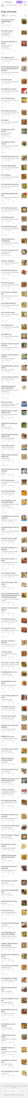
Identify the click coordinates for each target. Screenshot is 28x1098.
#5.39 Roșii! (5, 120)
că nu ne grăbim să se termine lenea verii (9, 654)
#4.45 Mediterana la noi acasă (8, 682)
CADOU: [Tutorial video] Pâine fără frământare (8, 856)
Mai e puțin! (4, 903)
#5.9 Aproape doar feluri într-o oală (10, 528)
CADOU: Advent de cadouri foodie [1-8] (9, 455)
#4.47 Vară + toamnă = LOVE (10, 662)
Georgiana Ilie (8, 25)
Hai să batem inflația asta (7, 369)
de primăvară (4, 925)
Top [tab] (7, 15)
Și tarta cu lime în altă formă (8, 540)
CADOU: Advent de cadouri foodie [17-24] (9, 411)
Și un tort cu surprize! (6, 827)
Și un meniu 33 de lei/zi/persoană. (10, 59)
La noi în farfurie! (5, 771)
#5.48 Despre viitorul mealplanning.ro (7, 20)
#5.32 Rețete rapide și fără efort (9, 194)
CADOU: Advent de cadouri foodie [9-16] (9, 435)
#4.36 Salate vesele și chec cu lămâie (9, 815)
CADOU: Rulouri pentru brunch (8, 1036)
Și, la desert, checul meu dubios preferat (9, 1052)
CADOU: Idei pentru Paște (9, 901)
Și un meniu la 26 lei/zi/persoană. (9, 347)
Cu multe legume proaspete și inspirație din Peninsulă (9, 792)
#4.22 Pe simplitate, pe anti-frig (10, 999)
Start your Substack (10, 1091)
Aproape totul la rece (6, 751)
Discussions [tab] (12, 15)
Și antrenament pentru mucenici (9, 980)
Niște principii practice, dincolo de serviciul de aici (10, 390)
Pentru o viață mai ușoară (7, 358)
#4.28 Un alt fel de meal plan (10, 923)
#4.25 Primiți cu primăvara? (10, 965)
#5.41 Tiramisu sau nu (8, 98)
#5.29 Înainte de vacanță (9, 226)
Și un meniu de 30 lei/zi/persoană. (10, 81)
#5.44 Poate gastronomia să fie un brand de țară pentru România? (10, 68)
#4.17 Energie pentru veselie (10, 1071)
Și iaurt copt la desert (6, 1028)
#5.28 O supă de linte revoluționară (8, 240)
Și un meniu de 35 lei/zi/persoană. (10, 72)
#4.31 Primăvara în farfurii (9, 881)
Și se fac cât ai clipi (6, 782)
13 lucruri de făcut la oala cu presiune (10, 355)
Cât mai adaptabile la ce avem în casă (9, 803)
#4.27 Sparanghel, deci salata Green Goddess (8, 933)
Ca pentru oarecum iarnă (7, 447)
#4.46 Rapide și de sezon (9, 672)
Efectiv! (3, 611)
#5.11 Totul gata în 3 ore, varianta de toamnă (8, 501)
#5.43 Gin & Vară (6, 79)
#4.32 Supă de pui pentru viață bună (9, 867)
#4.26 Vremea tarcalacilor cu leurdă (10, 955)
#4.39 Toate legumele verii (9, 769)
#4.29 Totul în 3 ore (7, 910)
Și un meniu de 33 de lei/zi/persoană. (6, 46)
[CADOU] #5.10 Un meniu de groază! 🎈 (10, 517)
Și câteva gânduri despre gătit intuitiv (8, 1039)
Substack (6, 1095)
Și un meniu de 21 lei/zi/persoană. (10, 314)
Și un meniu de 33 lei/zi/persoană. (10, 167)
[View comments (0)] (9, 38)
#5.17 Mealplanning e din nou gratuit (10, 366)
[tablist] (8, 15)
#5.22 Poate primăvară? (8, 303)
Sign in (25, 2)
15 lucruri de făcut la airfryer (10, 377)
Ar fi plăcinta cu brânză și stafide (9, 551)
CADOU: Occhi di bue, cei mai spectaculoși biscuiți (10, 779)
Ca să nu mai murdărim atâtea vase (10, 531)
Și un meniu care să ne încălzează (9, 575)
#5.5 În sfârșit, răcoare (8, 573)
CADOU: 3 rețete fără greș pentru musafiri (9, 944)
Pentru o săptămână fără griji (8, 912)
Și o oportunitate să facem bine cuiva (9, 415)
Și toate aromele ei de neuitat (8, 685)
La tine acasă (4, 762)
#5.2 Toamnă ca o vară (8, 619)
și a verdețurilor (5, 958)
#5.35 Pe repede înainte (8, 165)
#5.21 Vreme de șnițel (8, 312)
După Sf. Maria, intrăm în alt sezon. (10, 664)
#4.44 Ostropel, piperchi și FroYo (9, 696)
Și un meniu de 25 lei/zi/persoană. (10, 296)
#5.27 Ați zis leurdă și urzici (10, 250)
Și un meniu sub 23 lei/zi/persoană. (10, 327)
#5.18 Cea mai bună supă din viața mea (10, 344)
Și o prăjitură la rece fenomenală (9, 621)
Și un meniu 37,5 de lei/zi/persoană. (6, 133)
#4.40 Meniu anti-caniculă (9, 749)
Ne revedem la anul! (6, 427)
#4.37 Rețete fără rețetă (8, 800)
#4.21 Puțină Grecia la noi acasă (9, 1010)
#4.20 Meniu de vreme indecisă (8, 1025)
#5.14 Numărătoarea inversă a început (10, 470)
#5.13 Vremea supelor (8, 480)
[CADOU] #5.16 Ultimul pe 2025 (9, 424)
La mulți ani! (4, 1073)
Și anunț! (3, 473)
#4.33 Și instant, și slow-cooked (9, 845)
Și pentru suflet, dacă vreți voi (8, 870)
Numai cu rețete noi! (6, 894)
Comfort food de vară (6, 699)
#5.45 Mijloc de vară (7, 57)
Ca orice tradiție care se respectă (9, 562)
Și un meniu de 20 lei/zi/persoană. (10, 263)
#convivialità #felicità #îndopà (9, 947)
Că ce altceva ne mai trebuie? (8, 708)
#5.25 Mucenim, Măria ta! (9, 270)
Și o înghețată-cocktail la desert (9, 738)
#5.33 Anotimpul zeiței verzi (10, 184)
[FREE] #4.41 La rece (7, 736)
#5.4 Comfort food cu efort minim (9, 583)
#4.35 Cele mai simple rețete (10, 825)
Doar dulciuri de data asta (7, 438)
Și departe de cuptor (6, 674)
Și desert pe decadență (7, 1002)
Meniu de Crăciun (6, 402)
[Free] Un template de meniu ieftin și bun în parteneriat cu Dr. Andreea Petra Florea (10, 595)
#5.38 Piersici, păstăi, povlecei (8, 130)
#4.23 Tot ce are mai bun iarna (9, 988)
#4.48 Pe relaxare (6, 652)
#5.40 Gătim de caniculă (9, 111)
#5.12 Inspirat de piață (8, 491)
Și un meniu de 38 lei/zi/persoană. (10, 113)
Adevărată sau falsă (6, 967)
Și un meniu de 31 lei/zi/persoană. (10, 100)
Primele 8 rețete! (5, 458)
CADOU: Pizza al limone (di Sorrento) (9, 726)
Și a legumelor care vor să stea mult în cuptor (10, 482)
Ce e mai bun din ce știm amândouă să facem (10, 599)
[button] (2, 5)
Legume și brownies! (6, 991)
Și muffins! (4, 586)
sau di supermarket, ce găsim (8, 729)
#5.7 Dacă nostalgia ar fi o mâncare (9, 548)
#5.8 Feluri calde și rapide (9, 538)
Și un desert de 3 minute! (7, 1013)
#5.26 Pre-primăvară (7, 261)
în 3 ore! (3, 859)
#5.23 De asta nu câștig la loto (9, 293)
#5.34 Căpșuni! (6, 175)
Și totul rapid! (4, 883)
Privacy (15, 1086)
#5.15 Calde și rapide (7, 445)
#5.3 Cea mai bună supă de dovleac (9, 608)
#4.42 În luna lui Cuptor (8, 716)
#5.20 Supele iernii (7, 325)
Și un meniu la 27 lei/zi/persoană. (9, 336)
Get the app (21, 1091)
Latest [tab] (3, 15)
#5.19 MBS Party (6, 334)
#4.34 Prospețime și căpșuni (10, 835)
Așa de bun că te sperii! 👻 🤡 (9, 520)
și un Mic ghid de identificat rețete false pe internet (10, 504)
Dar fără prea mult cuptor (7, 718)
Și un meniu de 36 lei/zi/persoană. (10, 197)
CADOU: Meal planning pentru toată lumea (8, 387)
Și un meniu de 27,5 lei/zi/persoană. (6, 252)
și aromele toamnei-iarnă (7, 493)
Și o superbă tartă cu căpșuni (8, 848)
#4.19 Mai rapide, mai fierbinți (7, 1048)
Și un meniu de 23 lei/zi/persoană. (10, 272)
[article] (14, 23)
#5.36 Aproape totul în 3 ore (10, 156)
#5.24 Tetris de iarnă (7, 283)
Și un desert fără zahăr (7, 1064)
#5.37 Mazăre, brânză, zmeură (8, 143)
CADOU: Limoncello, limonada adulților (7, 759)
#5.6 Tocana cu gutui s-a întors (9, 559)
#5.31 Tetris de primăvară (9, 208)
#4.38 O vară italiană (7, 790)
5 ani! (2, 23)
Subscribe (19, 2)
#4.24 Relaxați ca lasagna (9, 978)
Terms (19, 1086)
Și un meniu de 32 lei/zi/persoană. (10, 91)
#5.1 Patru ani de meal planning (8, 641)
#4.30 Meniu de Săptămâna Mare (10, 891)
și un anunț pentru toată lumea (9, 644)
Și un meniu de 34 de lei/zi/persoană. (6, 33)
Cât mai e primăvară (6, 837)
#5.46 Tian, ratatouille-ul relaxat (9, 42)
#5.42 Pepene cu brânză (9, 89)
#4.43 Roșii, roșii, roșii (8, 706)
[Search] (25, 15)
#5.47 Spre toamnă (7, 31)
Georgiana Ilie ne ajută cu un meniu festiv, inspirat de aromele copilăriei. (10, 404)
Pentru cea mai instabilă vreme (9, 818)
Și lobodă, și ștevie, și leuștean (9, 936)
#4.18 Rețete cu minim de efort (9, 1061)
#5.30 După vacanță (7, 217)
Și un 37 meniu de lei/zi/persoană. (10, 177)
